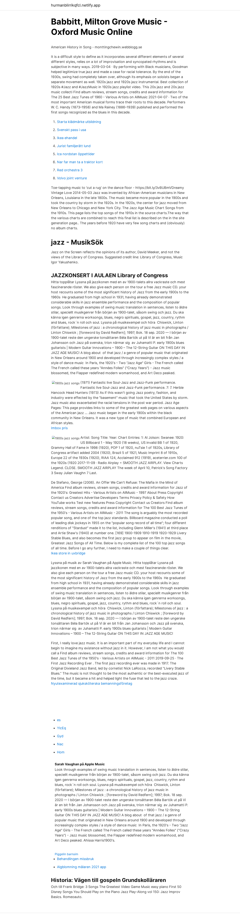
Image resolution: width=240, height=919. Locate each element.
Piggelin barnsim (66, 854)
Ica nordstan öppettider (76, 154)
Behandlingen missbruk (75, 859)
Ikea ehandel (67, 138)
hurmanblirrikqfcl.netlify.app (75, 5)
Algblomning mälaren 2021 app (81, 867)
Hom (60, 752)
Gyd (60, 736)
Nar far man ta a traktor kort (80, 162)
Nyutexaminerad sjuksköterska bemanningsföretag (91, 683)
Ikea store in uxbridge (68, 553)
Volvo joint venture (72, 178)
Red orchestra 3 (69, 170)
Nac (60, 744)
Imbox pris (59, 428)
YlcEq (61, 728)
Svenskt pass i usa (71, 130)
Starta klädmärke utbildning (79, 122)
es (59, 720)
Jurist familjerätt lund (74, 146)
